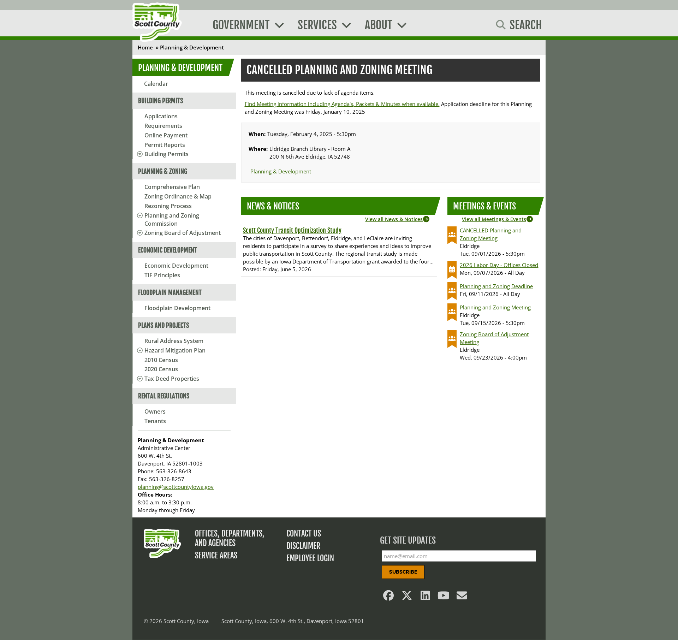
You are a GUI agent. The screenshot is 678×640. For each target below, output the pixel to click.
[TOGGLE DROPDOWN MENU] (138, 154)
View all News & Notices (394, 219)
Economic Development (176, 265)
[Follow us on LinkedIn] (425, 597)
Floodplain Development (177, 308)
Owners (155, 411)
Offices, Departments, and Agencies (229, 538)
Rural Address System (173, 341)
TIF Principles (162, 275)
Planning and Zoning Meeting (495, 307)
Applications (161, 116)
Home (145, 47)
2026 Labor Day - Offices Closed (499, 264)
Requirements (163, 126)
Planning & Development (180, 67)
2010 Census (161, 360)
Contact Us (303, 533)
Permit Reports (164, 145)
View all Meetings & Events (494, 219)
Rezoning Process (168, 206)
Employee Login (310, 558)
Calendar (156, 84)
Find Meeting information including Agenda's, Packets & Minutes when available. (342, 103)
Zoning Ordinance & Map (178, 196)
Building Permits (166, 154)
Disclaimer (303, 546)
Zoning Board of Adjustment (182, 233)
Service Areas (216, 555)
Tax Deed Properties (171, 379)
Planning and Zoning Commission (171, 219)
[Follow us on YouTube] (444, 597)
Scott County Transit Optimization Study (292, 230)
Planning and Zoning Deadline (496, 286)
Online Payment (166, 135)
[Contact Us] (462, 597)
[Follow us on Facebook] (389, 597)
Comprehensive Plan (172, 187)
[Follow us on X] (407, 597)
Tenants (155, 421)
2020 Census (161, 369)
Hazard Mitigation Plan (175, 350)
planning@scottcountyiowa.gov (176, 486)
